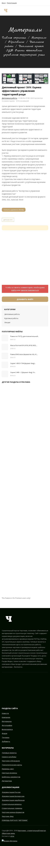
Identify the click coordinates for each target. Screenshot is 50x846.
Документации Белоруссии (13, 796)
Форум (4, 733)
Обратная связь (8, 833)
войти (14, 290)
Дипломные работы (9, 98)
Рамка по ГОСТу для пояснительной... (24, 336)
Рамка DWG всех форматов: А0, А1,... (24, 354)
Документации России (11, 792)
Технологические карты (12, 765)
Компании (6, 717)
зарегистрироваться (30, 290)
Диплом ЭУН (7, 220)
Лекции (7, 322)
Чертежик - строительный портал (32, 830)
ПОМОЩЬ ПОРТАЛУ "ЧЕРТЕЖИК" (15, 820)
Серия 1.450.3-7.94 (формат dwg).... (23, 363)
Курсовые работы (11, 318)
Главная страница (14, 38)
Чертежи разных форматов (13, 812)
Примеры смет (8, 769)
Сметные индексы (9, 773)
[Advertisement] (25, 259)
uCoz (12, 836)
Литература (7, 781)
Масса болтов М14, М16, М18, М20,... (23, 345)
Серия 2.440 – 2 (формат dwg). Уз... (23, 372)
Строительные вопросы (12, 804)
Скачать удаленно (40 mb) (14, 210)
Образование (16, 42)
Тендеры (5, 737)
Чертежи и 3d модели (11, 761)
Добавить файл (25, 299)
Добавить (6, 741)
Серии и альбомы (9, 757)
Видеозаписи (7, 729)
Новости (5, 713)
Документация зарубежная (13, 800)
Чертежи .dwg (7, 816)
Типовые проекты (9, 753)
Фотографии (7, 725)
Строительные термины (12, 808)
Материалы (38, 38)
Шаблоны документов (11, 777)
